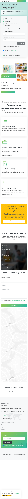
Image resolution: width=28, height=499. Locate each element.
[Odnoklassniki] (19, 391)
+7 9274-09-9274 (6, 257)
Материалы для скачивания (7, 422)
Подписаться (7, 442)
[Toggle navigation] (14, 1)
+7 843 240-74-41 (6, 259)
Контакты (3, 424)
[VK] (9, 391)
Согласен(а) (6, 495)
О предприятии (4, 427)
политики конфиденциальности (18, 300)
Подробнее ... (17, 493)
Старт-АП (13, 221)
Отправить (14, 305)
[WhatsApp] (16, 391)
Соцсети (3, 429)
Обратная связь (21, 1)
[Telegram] (12, 391)
